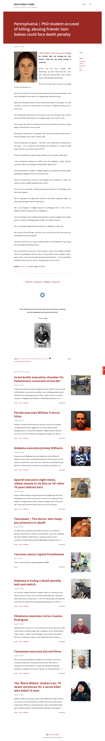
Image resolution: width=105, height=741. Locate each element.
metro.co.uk (24, 266)
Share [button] (81, 52)
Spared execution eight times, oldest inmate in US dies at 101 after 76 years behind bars (39, 483)
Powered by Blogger (53, 734)
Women (81, 70)
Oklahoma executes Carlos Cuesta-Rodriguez (38, 618)
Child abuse (82, 61)
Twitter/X (29, 282)
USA (80, 68)
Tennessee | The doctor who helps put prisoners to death (38, 520)
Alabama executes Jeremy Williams (38, 448)
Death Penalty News (24, 4)
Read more (62, 403)
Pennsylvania (82, 66)
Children (81, 63)
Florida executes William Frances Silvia (37, 414)
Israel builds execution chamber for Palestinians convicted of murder (39, 379)
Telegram (46, 282)
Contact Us (56, 282)
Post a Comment (24, 403)
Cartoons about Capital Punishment (39, 554)
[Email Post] (50, 359)
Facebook (38, 282)
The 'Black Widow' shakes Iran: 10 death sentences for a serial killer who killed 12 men (37, 686)
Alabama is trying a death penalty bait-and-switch (37, 582)
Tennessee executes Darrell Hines (37, 651)
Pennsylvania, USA (25, 361)
